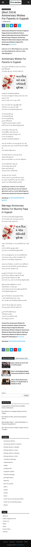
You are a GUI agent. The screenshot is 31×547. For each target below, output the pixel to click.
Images (6, 465)
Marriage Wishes (8, 477)
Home (3, 6)
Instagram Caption (9, 471)
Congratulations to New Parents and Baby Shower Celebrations (13, 407)
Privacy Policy (6, 529)
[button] (3, 2)
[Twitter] (19, 25)
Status (5, 496)
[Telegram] (11, 25)
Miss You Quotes (8, 483)
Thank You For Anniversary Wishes (14, 499)
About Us (5, 516)
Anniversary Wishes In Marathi (12, 444)
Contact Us (6, 521)
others (5, 487)
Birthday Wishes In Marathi (11, 453)
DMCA (4, 524)
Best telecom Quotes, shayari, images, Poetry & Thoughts (15, 428)
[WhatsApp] (7, 25)
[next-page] (5, 388)
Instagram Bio (8, 468)
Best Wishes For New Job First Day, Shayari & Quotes (14, 417)
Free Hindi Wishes (20, 545)
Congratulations (8, 462)
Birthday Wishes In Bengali (11, 447)
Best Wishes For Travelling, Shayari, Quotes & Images (14, 412)
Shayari (6, 493)
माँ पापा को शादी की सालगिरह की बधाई (17, 341)
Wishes (6, 505)
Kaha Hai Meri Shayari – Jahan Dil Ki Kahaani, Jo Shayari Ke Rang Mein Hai (15, 423)
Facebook (13, 44)
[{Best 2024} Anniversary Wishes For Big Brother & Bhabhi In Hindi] (6, 382)
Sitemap (5, 531)
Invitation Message (9, 474)
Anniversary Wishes (11, 6)
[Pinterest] (15, 25)
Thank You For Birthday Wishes (13, 502)
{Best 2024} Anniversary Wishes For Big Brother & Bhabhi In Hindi (19, 382)
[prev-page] (3, 388)
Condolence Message (10, 459)
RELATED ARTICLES (8, 358)
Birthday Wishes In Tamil (11, 456)
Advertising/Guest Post (9, 518)
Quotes (6, 490)
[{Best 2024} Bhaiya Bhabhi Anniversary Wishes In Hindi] (6, 373)
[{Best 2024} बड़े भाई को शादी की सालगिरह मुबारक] (6, 365)
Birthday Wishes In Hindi (11, 450)
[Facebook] (3, 25)
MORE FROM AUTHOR (22, 358)
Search (4, 393)
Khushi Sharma (6, 21)
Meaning (6, 480)
